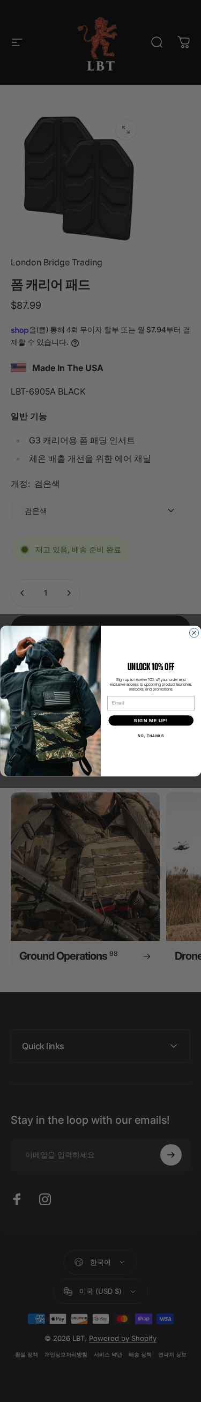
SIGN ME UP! (151, 720)
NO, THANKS (151, 736)
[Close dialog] (193, 632)
